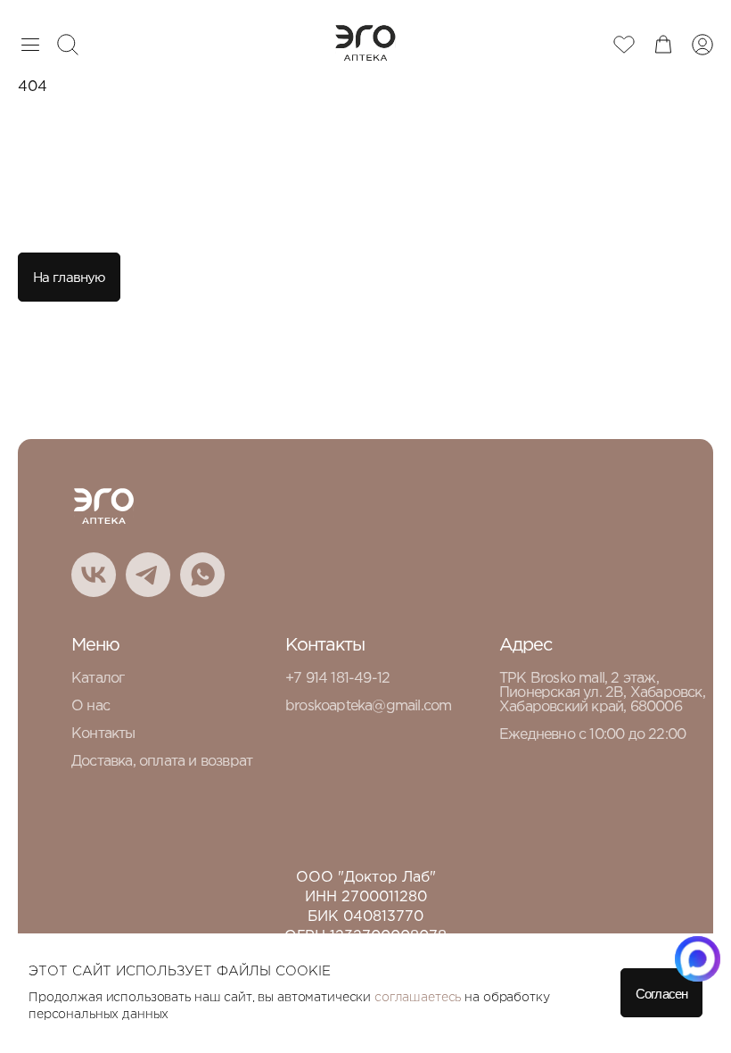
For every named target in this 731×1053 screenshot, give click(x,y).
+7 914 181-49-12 (337, 678)
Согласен (661, 993)
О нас (90, 706)
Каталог (97, 678)
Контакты (103, 734)
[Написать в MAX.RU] (697, 959)
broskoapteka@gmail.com (368, 706)
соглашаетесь (417, 997)
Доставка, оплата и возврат (161, 761)
